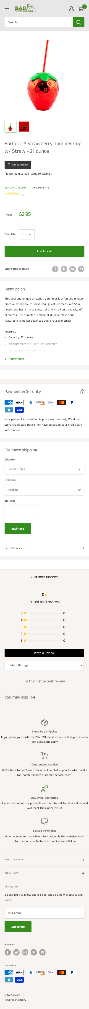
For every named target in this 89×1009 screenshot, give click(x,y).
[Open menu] (7, 8)
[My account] (71, 8)
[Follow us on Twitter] (16, 952)
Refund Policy (13, 548)
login (17, 174)
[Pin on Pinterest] (64, 269)
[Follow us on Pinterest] (34, 952)
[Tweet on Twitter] (72, 269)
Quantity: (10, 234)
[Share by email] (81, 269)
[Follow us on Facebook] (8, 952)
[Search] (78, 22)
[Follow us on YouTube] (42, 952)
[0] (81, 8)
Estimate (17, 528)
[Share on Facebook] (55, 269)
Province (10, 480)
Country (10, 459)
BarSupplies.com (15, 188)
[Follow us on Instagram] (25, 952)
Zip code (10, 501)
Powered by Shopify (15, 1000)
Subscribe (18, 927)
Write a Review (44, 653)
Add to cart (45, 251)
